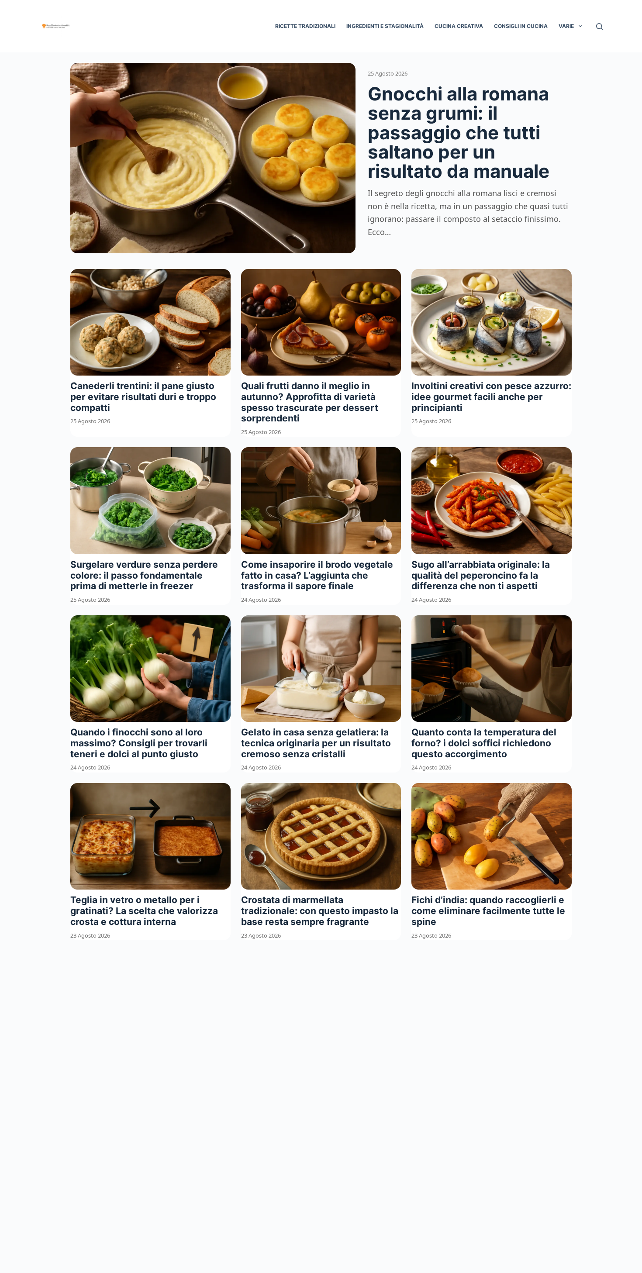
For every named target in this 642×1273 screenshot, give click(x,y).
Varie (566, 26)
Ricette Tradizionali (305, 26)
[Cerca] (599, 26)
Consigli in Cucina (521, 26)
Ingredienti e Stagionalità (385, 26)
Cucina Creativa (459, 26)
